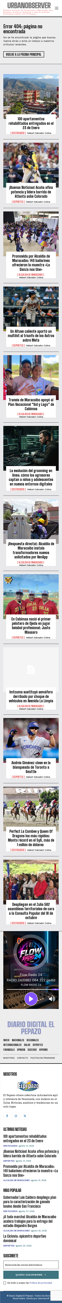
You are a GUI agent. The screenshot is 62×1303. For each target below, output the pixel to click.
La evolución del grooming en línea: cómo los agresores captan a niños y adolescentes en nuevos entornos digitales (31, 477)
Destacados (18, 133)
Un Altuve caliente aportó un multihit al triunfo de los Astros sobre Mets (31, 335)
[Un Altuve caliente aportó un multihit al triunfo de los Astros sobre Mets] (31, 309)
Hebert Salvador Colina (39, 133)
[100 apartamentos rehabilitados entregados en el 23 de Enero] (31, 96)
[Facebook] (7, 1116)
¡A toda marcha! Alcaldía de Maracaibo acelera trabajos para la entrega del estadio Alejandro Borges (29, 1221)
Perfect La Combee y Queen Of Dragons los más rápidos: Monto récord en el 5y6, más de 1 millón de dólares (31, 838)
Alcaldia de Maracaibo (31, 274)
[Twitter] (24, 1116)
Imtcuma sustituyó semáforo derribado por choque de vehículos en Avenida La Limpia (31, 696)
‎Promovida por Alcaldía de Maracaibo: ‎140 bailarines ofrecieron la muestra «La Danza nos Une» (31, 263)
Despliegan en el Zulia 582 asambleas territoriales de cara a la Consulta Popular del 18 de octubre (31, 911)
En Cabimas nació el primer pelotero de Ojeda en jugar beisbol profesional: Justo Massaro (31, 626)
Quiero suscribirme (29, 1275)
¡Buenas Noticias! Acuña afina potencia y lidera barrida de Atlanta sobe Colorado (31, 192)
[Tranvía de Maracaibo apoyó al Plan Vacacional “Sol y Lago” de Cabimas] (31, 377)
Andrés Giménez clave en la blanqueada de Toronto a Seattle (31, 767)
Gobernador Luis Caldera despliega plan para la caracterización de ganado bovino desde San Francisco (29, 1201)
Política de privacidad (40, 1282)
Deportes (18, 201)
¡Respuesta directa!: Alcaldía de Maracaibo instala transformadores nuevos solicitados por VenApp (31, 550)
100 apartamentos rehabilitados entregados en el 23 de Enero (31, 123)
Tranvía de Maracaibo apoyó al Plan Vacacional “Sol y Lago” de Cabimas (31, 404)
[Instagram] (16, 1116)
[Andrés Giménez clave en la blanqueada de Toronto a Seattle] (31, 740)
